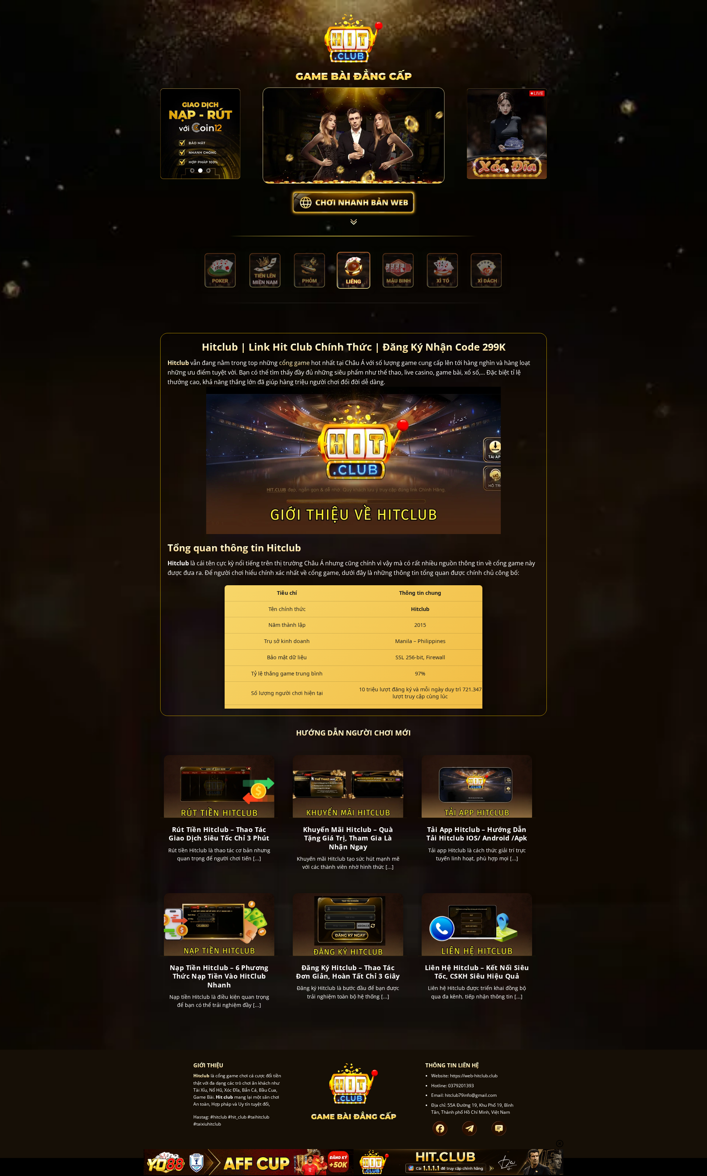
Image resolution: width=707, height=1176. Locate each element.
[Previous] (171, 134)
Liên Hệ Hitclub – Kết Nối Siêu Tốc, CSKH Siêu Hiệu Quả (477, 971)
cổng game (294, 363)
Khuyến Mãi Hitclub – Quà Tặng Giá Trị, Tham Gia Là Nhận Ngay (348, 838)
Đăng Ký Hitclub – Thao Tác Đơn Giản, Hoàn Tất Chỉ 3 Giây (348, 971)
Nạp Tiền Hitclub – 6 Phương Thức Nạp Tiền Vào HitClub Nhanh (219, 976)
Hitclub (178, 363)
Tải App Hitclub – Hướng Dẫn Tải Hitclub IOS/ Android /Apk (476, 833)
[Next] (229, 134)
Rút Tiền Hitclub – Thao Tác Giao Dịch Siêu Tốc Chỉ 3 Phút (219, 833)
